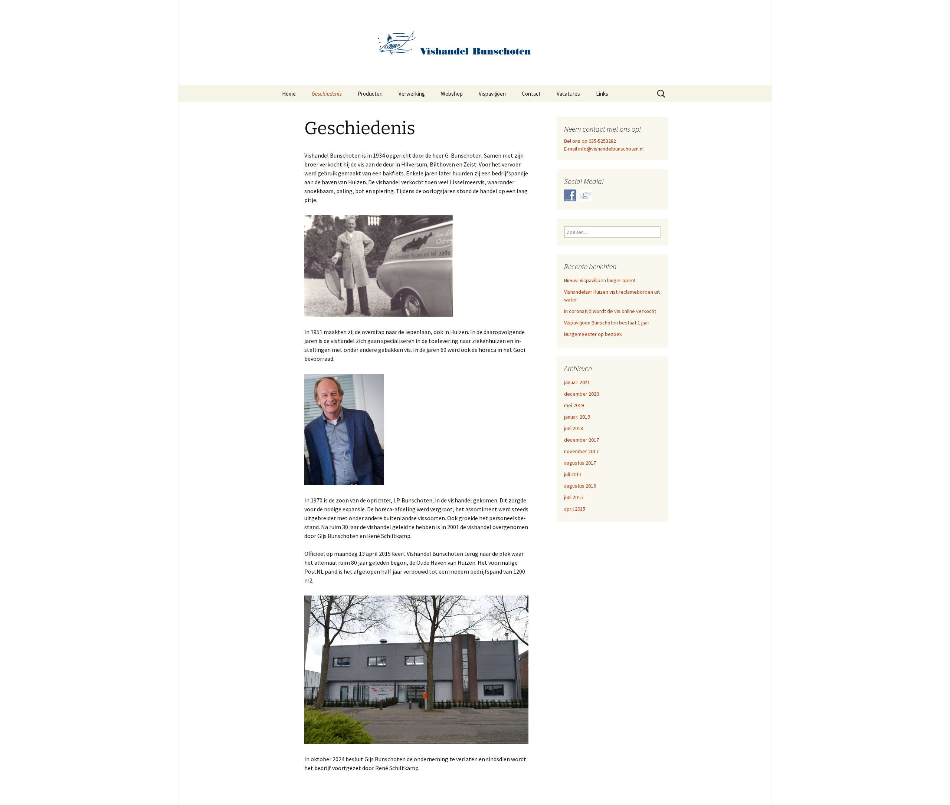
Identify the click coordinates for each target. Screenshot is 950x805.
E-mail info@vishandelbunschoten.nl (603, 148)
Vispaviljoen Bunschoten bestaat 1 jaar (606, 322)
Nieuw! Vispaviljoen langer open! (599, 280)
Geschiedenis (327, 93)
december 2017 (581, 439)
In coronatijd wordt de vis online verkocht (610, 311)
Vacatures (568, 93)
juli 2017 (573, 474)
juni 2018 (573, 428)
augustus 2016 (580, 485)
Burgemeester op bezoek (593, 334)
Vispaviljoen (492, 93)
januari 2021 (577, 382)
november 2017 (581, 451)
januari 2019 (577, 416)
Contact (531, 93)
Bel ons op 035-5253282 (590, 141)
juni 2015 (573, 497)
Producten (370, 93)
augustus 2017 (580, 462)
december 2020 (581, 393)
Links (602, 93)
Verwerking (412, 93)
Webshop (452, 93)
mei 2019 (574, 405)
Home (289, 93)
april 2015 (574, 508)
